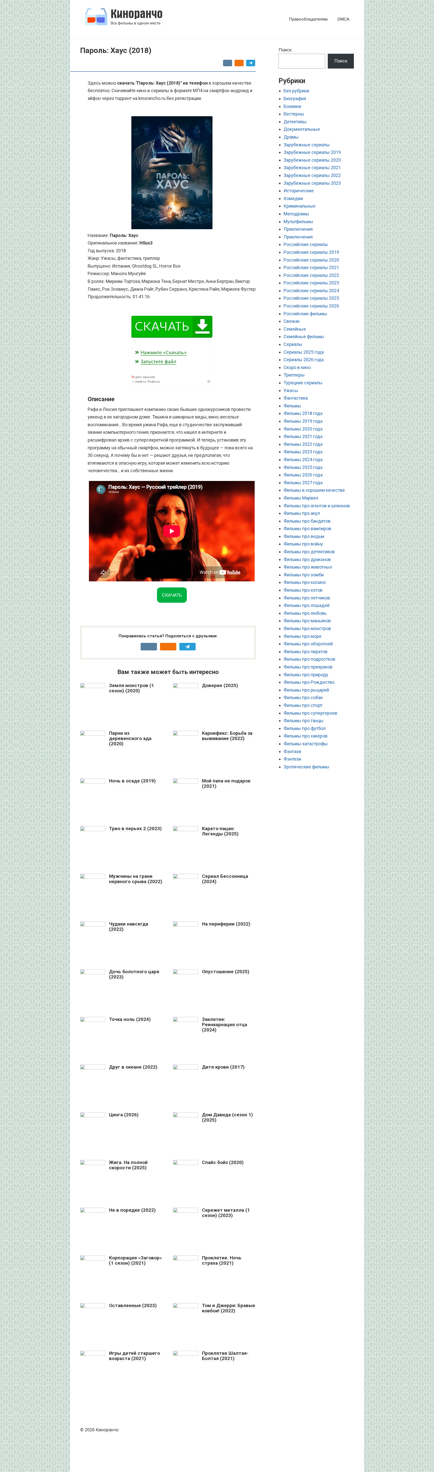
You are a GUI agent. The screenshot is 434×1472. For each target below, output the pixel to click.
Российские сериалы (306, 244)
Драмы (291, 137)
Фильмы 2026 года (303, 474)
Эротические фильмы (306, 766)
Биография (295, 98)
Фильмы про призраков (308, 666)
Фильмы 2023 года (303, 451)
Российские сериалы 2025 (311, 298)
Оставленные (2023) (133, 1305)
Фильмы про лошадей (307, 605)
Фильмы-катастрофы (306, 743)
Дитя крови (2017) (223, 1067)
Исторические (299, 190)
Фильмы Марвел (301, 498)
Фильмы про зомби (304, 574)
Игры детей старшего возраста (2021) (134, 1355)
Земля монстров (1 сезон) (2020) (131, 688)
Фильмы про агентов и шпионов (317, 505)
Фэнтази (292, 751)
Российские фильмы (305, 313)
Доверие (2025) (220, 685)
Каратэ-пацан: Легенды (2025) (220, 831)
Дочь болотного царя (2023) (134, 974)
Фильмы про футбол (305, 728)
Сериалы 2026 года (304, 359)
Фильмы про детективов (309, 551)
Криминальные (299, 206)
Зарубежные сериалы (307, 144)
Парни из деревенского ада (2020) (130, 738)
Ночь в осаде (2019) (132, 781)
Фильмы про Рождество (309, 682)
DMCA (343, 19)
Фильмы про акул (302, 513)
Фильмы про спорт (303, 705)
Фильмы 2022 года (303, 444)
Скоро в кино (297, 367)
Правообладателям (308, 19)
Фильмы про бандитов (307, 521)
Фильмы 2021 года (303, 436)
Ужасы (291, 390)
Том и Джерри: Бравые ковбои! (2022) (228, 1308)
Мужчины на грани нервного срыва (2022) (135, 878)
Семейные (295, 329)
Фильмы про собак (303, 697)
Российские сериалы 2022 (311, 275)
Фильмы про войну (303, 543)
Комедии (293, 198)
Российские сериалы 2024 (311, 290)
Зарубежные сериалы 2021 (312, 167)
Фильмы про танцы (303, 720)
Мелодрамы (296, 213)
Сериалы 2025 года (304, 352)
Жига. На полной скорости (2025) (128, 1165)
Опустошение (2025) (225, 971)
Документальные (302, 129)
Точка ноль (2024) (130, 1019)
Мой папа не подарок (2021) (226, 783)
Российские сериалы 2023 (311, 282)
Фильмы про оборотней (308, 643)
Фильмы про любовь (305, 613)
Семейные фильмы (304, 336)
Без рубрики (296, 90)
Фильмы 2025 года (303, 467)
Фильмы (292, 405)
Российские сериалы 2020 (311, 260)
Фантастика (296, 398)
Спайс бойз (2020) (223, 1162)
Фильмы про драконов (307, 559)
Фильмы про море (302, 636)
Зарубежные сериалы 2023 (312, 183)
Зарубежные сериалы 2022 (312, 175)
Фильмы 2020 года (303, 429)
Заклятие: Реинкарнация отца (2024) (224, 1024)
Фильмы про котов (303, 590)
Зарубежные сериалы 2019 (312, 152)
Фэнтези (292, 759)
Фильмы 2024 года (303, 459)
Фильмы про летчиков (307, 597)
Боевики (292, 106)
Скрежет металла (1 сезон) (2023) (226, 1212)
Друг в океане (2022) (133, 1067)
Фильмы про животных (308, 567)
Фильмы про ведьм (304, 536)
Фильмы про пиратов (306, 651)
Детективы (295, 121)
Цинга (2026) (124, 1115)
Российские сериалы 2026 (311, 306)
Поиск (285, 49)
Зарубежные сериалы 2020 (312, 160)
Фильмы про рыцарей (306, 690)
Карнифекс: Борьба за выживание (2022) (227, 735)
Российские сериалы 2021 (311, 267)
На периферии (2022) (226, 924)
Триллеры (294, 375)
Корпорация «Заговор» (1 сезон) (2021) (135, 1260)
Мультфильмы (298, 221)
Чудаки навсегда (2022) (128, 926)
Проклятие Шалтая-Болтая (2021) (225, 1355)
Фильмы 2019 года (303, 421)
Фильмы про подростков (309, 659)
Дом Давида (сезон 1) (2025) (227, 1117)
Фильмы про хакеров (306, 736)
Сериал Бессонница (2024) (225, 878)
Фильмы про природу (306, 674)
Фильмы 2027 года (303, 482)
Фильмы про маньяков (307, 620)
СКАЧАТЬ (172, 595)
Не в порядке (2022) (132, 1210)
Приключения (298, 229)
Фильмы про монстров (307, 628)
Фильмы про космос (305, 582)
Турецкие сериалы (303, 382)
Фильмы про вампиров (307, 528)
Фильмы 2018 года (303, 413)
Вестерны (294, 113)
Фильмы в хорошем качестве (314, 490)
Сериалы (293, 344)
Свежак (292, 321)
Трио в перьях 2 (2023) (135, 828)
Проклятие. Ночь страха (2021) (221, 1260)
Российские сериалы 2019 (311, 252)
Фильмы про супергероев (310, 713)
